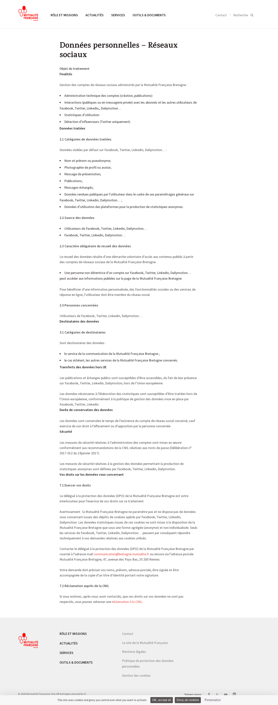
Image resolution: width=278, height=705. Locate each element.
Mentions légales (134, 651)
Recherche (240, 15)
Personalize (213, 700)
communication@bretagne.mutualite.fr (121, 554)
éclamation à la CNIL (127, 602)
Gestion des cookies (136, 675)
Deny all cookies (188, 700)
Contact (221, 15)
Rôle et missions (64, 15)
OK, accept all (161, 700)
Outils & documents (149, 15)
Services (118, 15)
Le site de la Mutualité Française (145, 643)
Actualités (94, 15)
